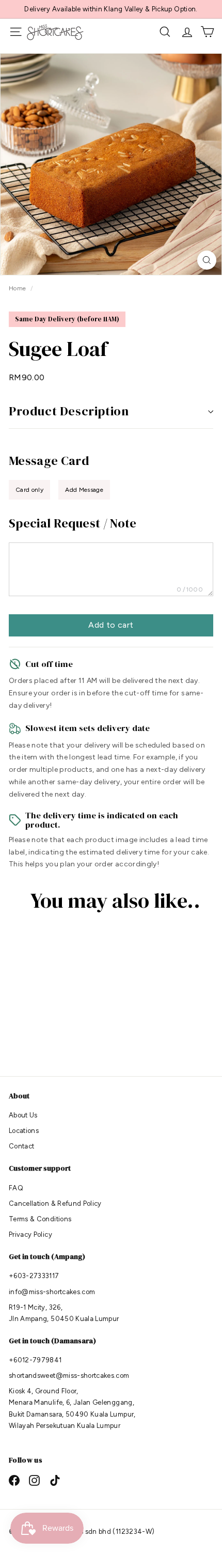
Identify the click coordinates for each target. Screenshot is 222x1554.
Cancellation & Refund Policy (55, 1203)
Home (18, 288)
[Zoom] (206, 260)
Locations (24, 1131)
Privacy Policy (30, 1234)
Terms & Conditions (40, 1219)
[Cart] (207, 32)
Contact (21, 1146)
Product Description (69, 410)
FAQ (16, 1188)
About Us (23, 1115)
